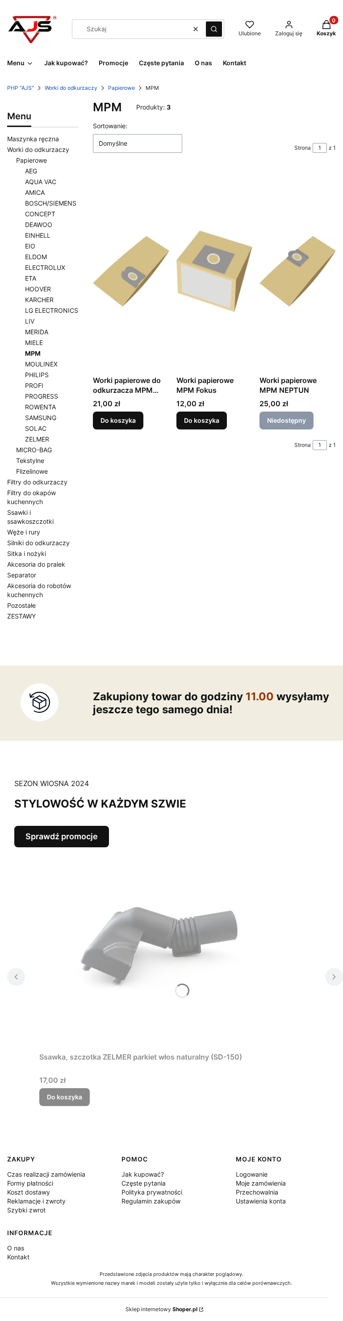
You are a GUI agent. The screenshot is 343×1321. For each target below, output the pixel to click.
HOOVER (38, 289)
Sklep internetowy (161, 1309)
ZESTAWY (21, 616)
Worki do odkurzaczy (71, 87)
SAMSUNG (40, 417)
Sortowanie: (110, 126)
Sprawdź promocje (61, 836)
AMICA (35, 192)
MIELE (34, 342)
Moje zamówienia (261, 1183)
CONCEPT (40, 214)
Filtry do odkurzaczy (37, 482)
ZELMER (37, 439)
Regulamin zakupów (150, 1201)
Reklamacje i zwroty (36, 1201)
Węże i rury (23, 532)
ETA (30, 278)
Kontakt (18, 1257)
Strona (302, 147)
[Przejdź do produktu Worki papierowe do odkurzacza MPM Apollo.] (131, 271)
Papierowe (121, 87)
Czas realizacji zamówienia (46, 1174)
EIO (30, 246)
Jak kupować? (142, 1174)
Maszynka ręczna (33, 139)
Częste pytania (143, 1183)
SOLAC (35, 428)
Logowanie (252, 1174)
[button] (214, 29)
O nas (15, 1248)
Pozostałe (21, 605)
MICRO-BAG (34, 450)
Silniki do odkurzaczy (38, 543)
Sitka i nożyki (26, 553)
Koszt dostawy (28, 1192)
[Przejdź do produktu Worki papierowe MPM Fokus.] (214, 271)
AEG (31, 171)
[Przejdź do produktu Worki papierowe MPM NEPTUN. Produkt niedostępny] (297, 271)
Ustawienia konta (261, 1201)
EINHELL (37, 235)
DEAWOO (38, 224)
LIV (29, 321)
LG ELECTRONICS (51, 310)
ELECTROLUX (45, 267)
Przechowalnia (257, 1192)
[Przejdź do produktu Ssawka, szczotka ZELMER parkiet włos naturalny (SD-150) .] (151, 947)
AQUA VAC (40, 181)
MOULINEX (41, 364)
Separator (21, 575)
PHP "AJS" (20, 87)
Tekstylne (30, 460)
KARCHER (39, 299)
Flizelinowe (32, 471)
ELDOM (36, 257)
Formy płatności (30, 1183)
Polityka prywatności (151, 1192)
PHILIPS (37, 375)
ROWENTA (40, 407)
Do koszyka (118, 420)
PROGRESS (41, 396)
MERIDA (36, 332)
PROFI (34, 385)
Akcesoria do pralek (36, 564)
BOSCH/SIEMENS (50, 203)
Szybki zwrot (26, 1210)
